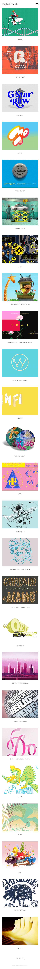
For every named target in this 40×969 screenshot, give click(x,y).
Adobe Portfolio (23, 965)
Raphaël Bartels (10, 4)
